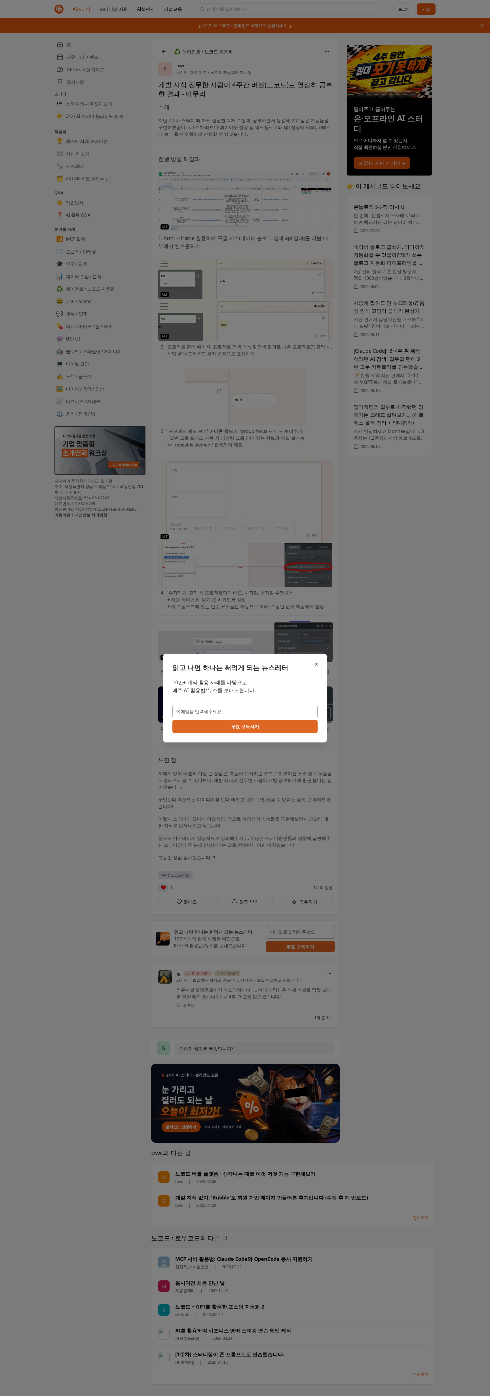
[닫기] (316, 664)
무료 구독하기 (245, 726)
